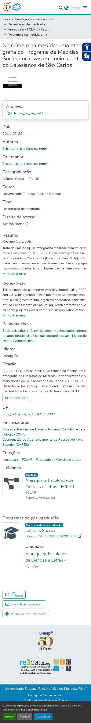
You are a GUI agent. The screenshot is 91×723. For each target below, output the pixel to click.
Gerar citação (18, 397)
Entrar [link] (74, 8)
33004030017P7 (63, 536)
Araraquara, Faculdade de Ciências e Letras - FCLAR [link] (46, 560)
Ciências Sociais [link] (40, 530)
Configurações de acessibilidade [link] (45, 700)
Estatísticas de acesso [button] (26, 604)
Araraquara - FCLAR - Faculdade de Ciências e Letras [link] (29, 29)
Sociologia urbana (16, 330)
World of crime (23, 341)
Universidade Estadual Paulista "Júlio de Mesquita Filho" (45, 688)
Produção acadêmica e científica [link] (36, 19)
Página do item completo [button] (27, 614)
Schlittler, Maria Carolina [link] (21, 148)
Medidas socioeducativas (51, 335)
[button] (16, 7)
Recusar (25, 717)
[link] (45, 113)
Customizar (43, 717)
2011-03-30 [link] (12, 133)
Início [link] (6, 19)
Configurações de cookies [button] (45, 695)
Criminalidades (41, 330)
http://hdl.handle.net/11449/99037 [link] (29, 414)
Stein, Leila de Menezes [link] (21, 163)
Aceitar (9, 717)
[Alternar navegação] (85, 8)
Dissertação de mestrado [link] (26, 24)
